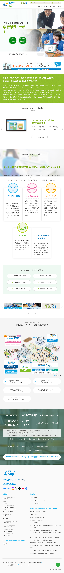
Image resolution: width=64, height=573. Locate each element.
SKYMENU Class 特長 (13, 447)
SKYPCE (4, 502)
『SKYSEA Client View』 (46, 390)
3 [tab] (31, 313)
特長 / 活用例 (41, 6)
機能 (47, 6)
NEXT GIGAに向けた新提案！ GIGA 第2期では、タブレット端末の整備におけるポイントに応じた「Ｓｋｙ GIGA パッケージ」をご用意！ (32, 457)
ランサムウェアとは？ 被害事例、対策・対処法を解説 (43, 550)
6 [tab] (38, 313)
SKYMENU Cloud (10, 521)
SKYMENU (5, 518)
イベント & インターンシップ (37, 500)
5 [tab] (35, 313)
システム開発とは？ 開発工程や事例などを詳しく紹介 (43, 530)
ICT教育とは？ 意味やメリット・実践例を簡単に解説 (43, 543)
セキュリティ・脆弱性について (10, 565)
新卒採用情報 (33, 497)
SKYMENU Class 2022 (46, 282)
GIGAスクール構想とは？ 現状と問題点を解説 (41, 540)
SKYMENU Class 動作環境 (43, 447)
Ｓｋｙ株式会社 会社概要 (35, 562)
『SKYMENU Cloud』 (16, 381)
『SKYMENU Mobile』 (16, 390)
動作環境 (52, 6)
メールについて (25, 565)
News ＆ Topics (38, 450)
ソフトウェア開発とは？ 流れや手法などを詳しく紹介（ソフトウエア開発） (45, 526)
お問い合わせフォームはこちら (49, 423)
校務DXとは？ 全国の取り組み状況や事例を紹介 (42, 553)
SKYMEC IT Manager (9, 510)
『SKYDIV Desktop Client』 (16, 399)
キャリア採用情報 (34, 503)
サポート (59, 6)
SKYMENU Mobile (9, 526)
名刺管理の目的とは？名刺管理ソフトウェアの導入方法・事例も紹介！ (45, 546)
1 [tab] (31, 143)
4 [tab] (33, 313)
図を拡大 (58, 375)
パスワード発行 (56, 3)
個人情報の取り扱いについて (9, 562)
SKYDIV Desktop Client (8, 506)
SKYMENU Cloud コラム (36, 520)
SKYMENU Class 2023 (20, 282)
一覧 (39, 53)
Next (61, 128)
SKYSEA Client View (9, 498)
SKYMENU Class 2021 (20, 289)
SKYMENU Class (8, 530)
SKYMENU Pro (8, 534)
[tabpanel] (32, 129)
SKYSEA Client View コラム (37, 517)
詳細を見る (41, 137)
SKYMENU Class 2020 (46, 289)
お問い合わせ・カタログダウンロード (41, 3)
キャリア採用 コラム (35, 523)
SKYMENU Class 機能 (27, 447)
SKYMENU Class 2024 (46, 276)
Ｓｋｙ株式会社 (58, 569)
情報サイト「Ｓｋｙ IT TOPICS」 (38, 511)
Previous (2, 128)
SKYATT (6, 514)
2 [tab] (33, 143)
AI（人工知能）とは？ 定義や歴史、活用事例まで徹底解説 (44, 537)
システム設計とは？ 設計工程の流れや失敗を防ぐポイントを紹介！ (45, 533)
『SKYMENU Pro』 (46, 381)
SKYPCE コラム (34, 514)
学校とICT (4, 544)
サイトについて (23, 562)
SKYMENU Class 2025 (20, 276)
